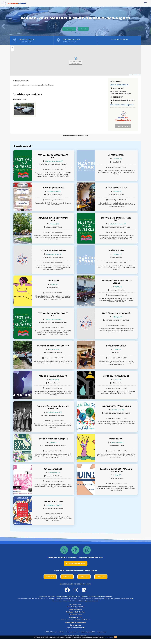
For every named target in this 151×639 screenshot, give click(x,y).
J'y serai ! (83, 29)
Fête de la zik (53, 280)
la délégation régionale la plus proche (87, 601)
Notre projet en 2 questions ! (75, 607)
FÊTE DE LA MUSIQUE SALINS (116, 376)
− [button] (12, 50)
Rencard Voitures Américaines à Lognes (116, 281)
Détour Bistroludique (116, 346)
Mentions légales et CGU (88, 632)
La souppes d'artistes (53, 501)
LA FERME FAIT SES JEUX (116, 187)
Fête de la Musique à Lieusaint (53, 376)
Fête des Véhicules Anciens (119, 39)
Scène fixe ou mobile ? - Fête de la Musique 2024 (116, 470)
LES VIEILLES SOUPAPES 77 (119, 85)
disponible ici (108, 596)
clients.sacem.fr (128, 599)
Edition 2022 (101, 577)
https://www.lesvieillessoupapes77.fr (122, 105)
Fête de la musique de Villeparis (53, 439)
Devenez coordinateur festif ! (76, 628)
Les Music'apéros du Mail (52, 187)
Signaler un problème (123, 126)
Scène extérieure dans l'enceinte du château (53, 407)
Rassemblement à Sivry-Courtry (53, 346)
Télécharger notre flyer (75, 617)
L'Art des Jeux (116, 439)
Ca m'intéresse (69, 29)
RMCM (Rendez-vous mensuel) (116, 313)
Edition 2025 (50, 577)
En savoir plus (109, 637)
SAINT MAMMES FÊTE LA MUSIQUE (116, 406)
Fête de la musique (53, 469)
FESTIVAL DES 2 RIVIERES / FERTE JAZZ (53, 156)
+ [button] (12, 47)
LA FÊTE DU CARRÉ (116, 155)
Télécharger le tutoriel (75, 614)
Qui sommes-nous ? (75, 604)
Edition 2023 (84, 577)
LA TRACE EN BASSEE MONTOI (53, 250)
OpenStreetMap (137, 75)
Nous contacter (102, 632)
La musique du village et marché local (53, 219)
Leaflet (130, 75)
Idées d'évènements (75, 609)
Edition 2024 (67, 577)
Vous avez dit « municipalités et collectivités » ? (75, 620)
